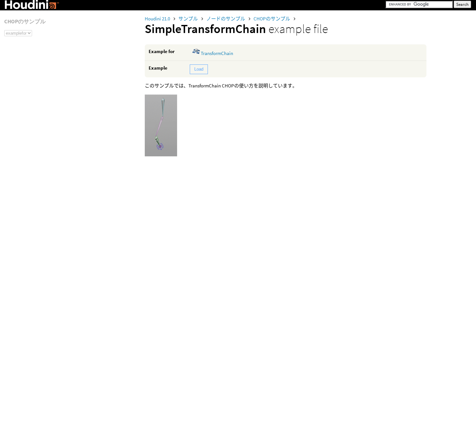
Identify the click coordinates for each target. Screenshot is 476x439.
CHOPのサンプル (272, 19)
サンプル (188, 19)
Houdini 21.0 (158, 19)
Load (198, 69)
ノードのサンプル (226, 19)
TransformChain (217, 53)
